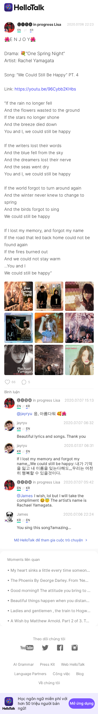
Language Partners (30, 674)
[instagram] (75, 648)
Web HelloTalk (73, 664)
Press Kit (47, 664)
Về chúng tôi (49, 683)
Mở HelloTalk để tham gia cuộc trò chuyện (48, 540)
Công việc (61, 674)
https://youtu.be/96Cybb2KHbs (45, 88)
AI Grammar (23, 664)
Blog (80, 674)
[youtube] (26, 647)
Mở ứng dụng (81, 703)
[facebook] (60, 648)
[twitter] (45, 648)
